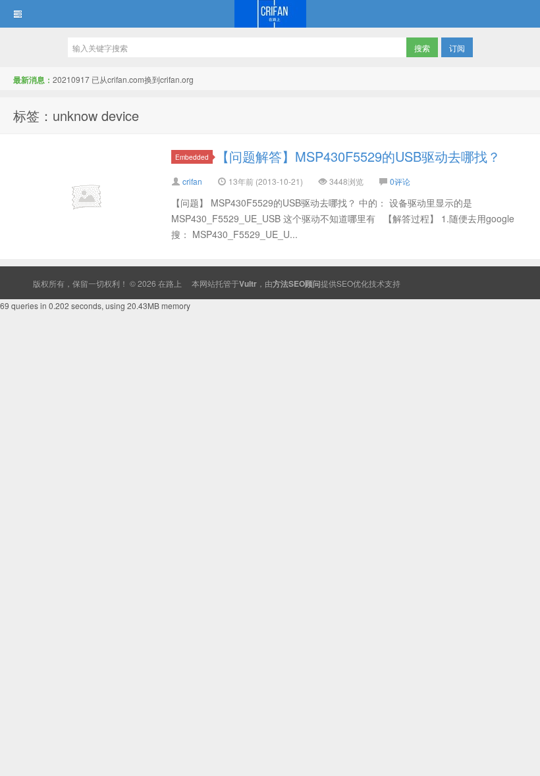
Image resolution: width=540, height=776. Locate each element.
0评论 (400, 181)
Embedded (192, 157)
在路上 (270, 14)
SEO (345, 283)
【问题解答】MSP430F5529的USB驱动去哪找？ (358, 156)
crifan (192, 181)
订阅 (457, 47)
